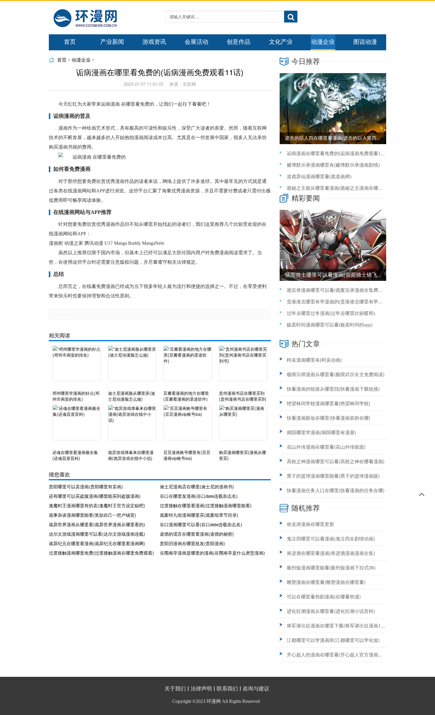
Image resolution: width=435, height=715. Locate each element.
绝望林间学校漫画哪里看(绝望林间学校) (328, 403)
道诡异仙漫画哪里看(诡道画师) (319, 176)
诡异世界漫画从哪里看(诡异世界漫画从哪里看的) (97, 524)
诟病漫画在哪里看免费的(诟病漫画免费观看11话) (338, 153)
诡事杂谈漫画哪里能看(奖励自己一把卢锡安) (92, 515)
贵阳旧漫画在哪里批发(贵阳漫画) (192, 543)
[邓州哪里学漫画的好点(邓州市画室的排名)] (76, 366)
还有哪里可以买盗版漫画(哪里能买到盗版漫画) (95, 496)
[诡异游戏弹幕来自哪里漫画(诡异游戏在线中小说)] (132, 425)
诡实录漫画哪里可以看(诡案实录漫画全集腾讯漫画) (340, 290)
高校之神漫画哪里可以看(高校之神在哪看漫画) (335, 461)
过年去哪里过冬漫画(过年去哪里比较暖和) (331, 313)
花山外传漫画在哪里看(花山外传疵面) (326, 446)
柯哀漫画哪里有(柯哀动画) (314, 359)
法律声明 (201, 689)
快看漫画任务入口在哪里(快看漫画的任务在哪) (335, 490)
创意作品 (238, 41)
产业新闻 (112, 41)
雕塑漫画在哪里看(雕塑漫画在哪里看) (326, 582)
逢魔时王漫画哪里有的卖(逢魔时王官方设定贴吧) (97, 505)
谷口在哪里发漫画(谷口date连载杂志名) (199, 496)
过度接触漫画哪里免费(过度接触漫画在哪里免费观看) (101, 553)
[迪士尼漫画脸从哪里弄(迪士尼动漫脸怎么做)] (132, 366)
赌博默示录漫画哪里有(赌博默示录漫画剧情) (333, 165)
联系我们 (227, 689)
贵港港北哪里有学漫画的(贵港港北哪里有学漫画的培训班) (347, 301)
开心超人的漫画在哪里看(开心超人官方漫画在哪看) (340, 654)
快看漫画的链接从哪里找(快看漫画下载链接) (333, 388)
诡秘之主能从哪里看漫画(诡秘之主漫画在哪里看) (338, 188)
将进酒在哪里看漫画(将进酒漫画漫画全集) (331, 553)
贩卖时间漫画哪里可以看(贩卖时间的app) (329, 324)
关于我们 (175, 689)
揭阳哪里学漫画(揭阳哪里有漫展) (321, 432)
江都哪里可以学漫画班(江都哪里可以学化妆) (333, 640)
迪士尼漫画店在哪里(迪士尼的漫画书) (197, 486)
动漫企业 (323, 41)
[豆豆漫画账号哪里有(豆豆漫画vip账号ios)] (187, 425)
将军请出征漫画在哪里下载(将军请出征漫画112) (337, 625)
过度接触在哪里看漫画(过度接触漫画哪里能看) (206, 505)
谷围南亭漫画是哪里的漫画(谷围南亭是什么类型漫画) (212, 553)
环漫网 (214, 701)
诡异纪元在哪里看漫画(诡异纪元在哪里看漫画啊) (97, 543)
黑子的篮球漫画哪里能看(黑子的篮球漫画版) (333, 475)
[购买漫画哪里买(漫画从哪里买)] (243, 425)
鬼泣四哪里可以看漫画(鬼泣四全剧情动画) (331, 538)
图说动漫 (365, 41)
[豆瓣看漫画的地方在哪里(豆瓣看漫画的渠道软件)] (187, 366)
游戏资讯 (154, 41)
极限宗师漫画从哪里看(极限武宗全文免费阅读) (335, 374)
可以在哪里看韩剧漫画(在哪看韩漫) (324, 596)
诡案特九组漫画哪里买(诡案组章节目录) (199, 515)
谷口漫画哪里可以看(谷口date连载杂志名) (201, 524)
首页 (70, 41)
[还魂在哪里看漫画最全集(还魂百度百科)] (76, 425)
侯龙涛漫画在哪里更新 (310, 524)
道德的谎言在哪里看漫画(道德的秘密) (197, 534)
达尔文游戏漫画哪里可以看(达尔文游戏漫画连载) (97, 534)
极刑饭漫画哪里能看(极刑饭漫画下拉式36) (331, 567)
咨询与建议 (256, 689)
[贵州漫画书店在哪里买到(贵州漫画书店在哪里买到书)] (243, 366)
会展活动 (196, 41)
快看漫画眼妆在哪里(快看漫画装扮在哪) (328, 417)
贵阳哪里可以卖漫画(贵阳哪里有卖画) (86, 486)
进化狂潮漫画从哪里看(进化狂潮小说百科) (331, 611)
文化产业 (281, 41)
